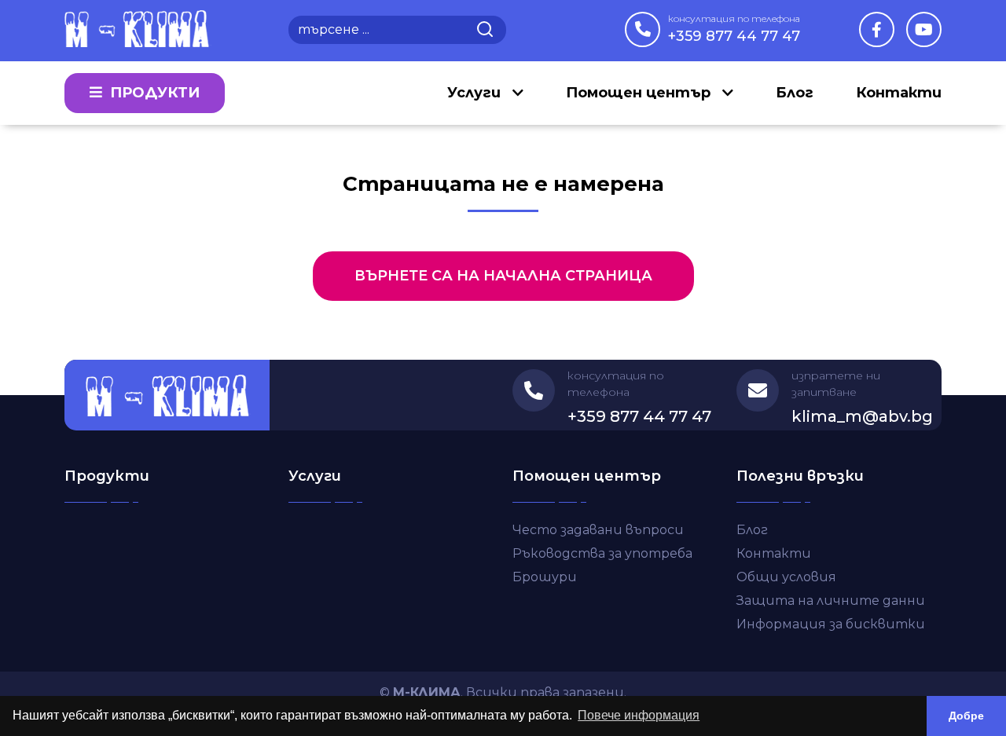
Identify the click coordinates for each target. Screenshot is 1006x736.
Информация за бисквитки (830, 624)
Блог (794, 92)
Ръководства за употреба (602, 553)
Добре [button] (966, 715)
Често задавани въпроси (598, 529)
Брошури (544, 576)
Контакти (899, 92)
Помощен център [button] (640, 92)
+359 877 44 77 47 (734, 29)
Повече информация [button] (638, 715)
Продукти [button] (153, 92)
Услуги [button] (476, 92)
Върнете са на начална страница (503, 275)
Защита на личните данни (830, 600)
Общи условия (786, 576)
